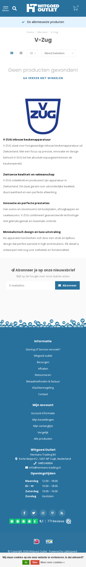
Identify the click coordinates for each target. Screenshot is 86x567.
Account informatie (43, 413)
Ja (25, 562)
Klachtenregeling (43, 387)
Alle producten (43, 439)
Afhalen (43, 368)
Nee (35, 562)
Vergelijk (43, 432)
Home (30, 32)
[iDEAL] (37, 541)
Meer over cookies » (52, 562)
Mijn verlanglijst (43, 426)
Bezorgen (43, 362)
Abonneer (69, 285)
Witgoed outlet (43, 356)
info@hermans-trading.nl (45, 467)
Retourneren (43, 375)
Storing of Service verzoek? (43, 349)
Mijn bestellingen (43, 419)
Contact (43, 394)
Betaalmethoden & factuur (43, 381)
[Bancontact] (49, 541)
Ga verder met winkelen (43, 78)
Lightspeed (70, 551)
